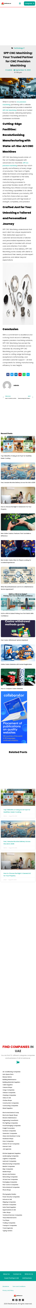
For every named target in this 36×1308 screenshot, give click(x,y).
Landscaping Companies (11, 1156)
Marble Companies (9, 1166)
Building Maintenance (9, 1079)
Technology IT (19, 48)
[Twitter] (16, 1300)
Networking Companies (10, 1177)
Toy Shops (6, 1220)
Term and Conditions (18, 1286)
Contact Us (17, 1274)
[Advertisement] (18, 26)
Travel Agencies (8, 1228)
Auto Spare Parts (8, 1074)
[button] (20, 4)
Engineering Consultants (10, 1120)
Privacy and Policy (8, 1290)
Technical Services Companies (12, 1215)
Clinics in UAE (7, 1098)
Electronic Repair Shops (10, 1115)
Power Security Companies (11, 1197)
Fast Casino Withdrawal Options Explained (14, 640)
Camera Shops (7, 1087)
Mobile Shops (7, 1171)
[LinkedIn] (20, 1300)
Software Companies (9, 1205)
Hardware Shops (8, 1138)
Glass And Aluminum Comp (11, 1136)
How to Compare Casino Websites (12, 688)
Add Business (27, 1278)
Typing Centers (7, 1231)
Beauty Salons (7, 1077)
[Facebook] (13, 1300)
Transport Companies (10, 1225)
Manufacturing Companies (11, 1164)
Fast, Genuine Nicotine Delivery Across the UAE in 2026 (18, 482)
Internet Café (7, 1146)
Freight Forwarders (9, 1128)
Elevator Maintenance (10, 1118)
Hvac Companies (8, 1141)
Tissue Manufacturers (10, 1218)
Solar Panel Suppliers (9, 1207)
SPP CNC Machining (9, 110)
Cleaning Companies (9, 1095)
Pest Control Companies (10, 1185)
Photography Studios (9, 1194)
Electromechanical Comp (11, 1112)
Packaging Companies (10, 1182)
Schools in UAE (7, 1199)
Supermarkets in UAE (9, 1210)
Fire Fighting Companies (10, 1123)
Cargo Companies (8, 1090)
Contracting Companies (10, 1105)
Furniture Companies (9, 1131)
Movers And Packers (9, 1174)
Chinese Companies (9, 1092)
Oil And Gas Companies (10, 1179)
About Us (6, 1274)
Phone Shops (7, 1190)
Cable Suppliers (8, 1085)
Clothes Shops (7, 1100)
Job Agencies (7, 1149)
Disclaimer (6, 1286)
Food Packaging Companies (12, 1125)
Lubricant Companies (9, 1161)
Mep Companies (8, 1169)
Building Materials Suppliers (11, 1082)
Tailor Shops (7, 1212)
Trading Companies (9, 1223)
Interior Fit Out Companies (11, 1144)
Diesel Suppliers (8, 1108)
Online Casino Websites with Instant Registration (16, 664)
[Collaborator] (14, 743)
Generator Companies (10, 1133)
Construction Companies (11, 1103)
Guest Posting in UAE (11, 1278)
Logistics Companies (9, 1158)
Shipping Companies (9, 1202)
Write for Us (29, 1274)
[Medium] (23, 1300)
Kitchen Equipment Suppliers (12, 1153)
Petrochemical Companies (11, 1187)
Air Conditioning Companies (11, 1072)
